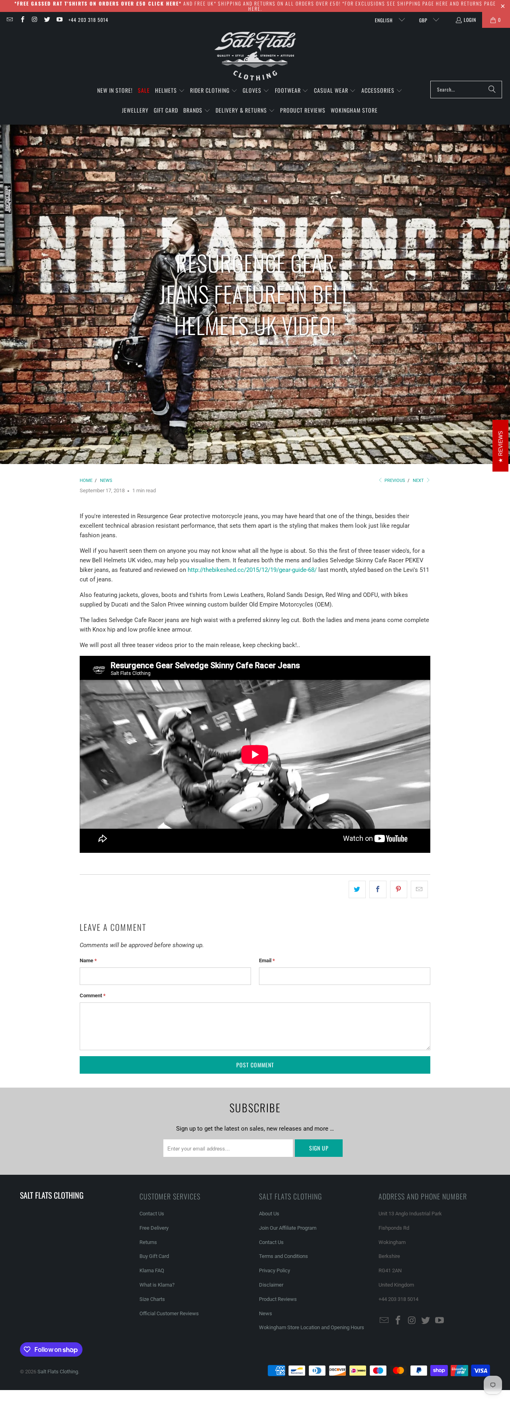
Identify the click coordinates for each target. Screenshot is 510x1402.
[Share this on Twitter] (357, 889)
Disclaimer (271, 1285)
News (265, 1313)
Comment (93, 995)
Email (267, 960)
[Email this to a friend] (419, 889)
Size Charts (152, 1299)
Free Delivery (154, 1228)
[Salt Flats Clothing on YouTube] (59, 19)
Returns (148, 1242)
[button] (170, 91)
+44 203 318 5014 (88, 19)
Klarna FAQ (151, 1270)
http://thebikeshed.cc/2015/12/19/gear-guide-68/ (253, 569)
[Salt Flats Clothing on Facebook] (21, 19)
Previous (394, 480)
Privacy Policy (274, 1270)
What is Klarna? (157, 1285)
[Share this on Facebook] (377, 889)
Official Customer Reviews (169, 1313)
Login (470, 19)
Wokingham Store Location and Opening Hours (311, 1327)
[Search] (492, 89)
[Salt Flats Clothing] (255, 56)
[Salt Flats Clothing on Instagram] (34, 19)
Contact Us (151, 1214)
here (442, 3)
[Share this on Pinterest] (398, 889)
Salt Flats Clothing (57, 1372)
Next (419, 480)
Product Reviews (278, 1299)
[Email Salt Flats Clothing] (9, 19)
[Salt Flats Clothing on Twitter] (46, 19)
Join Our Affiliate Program (287, 1228)
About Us (269, 1214)
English (384, 20)
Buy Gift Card (154, 1256)
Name (88, 960)
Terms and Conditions (283, 1256)
